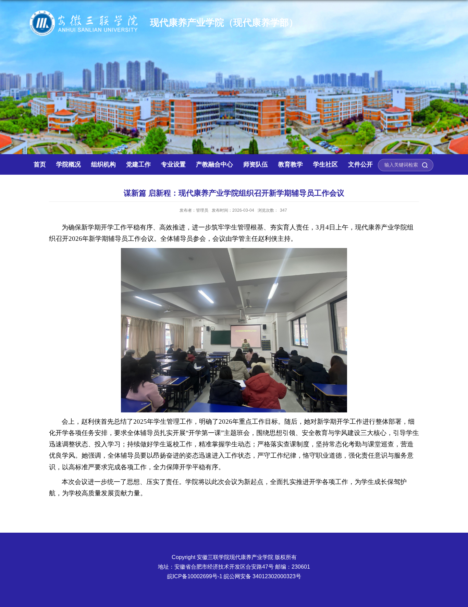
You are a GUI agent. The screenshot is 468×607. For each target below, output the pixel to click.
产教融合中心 (214, 164)
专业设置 (173, 164)
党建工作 (138, 164)
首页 (40, 164)
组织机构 (103, 164)
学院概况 (68, 164)
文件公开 (360, 164)
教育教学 (290, 164)
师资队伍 (255, 164)
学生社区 (325, 164)
